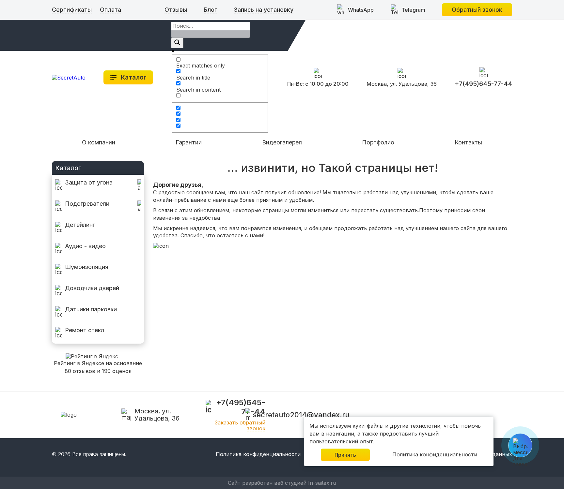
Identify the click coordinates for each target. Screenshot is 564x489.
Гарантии (189, 142)
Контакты (468, 142)
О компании (98, 142)
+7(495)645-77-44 (483, 84)
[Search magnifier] (177, 43)
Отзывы (175, 9)
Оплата (110, 9)
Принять (345, 455)
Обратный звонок (477, 9)
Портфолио (378, 142)
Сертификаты (72, 9)
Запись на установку (263, 9)
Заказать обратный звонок (240, 425)
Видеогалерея (282, 142)
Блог (210, 9)
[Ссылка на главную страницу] (69, 77)
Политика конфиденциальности (258, 454)
